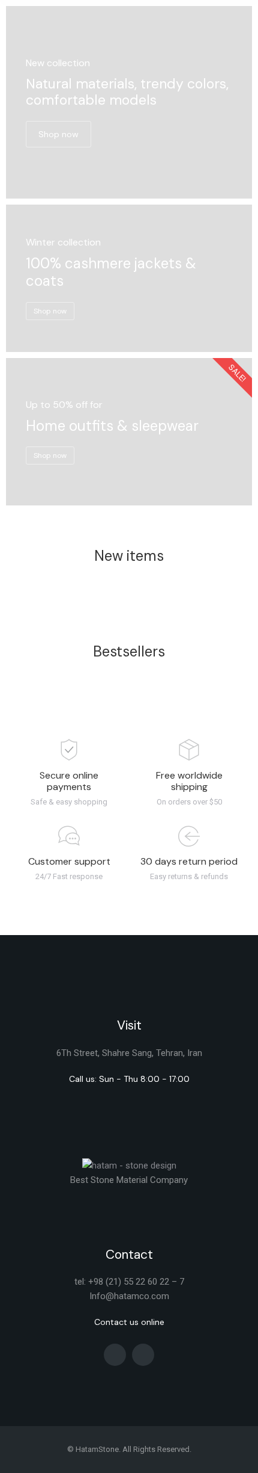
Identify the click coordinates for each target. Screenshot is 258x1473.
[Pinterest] (143, 1355)
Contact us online (129, 1322)
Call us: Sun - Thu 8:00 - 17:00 (129, 1078)
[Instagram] (115, 1355)
